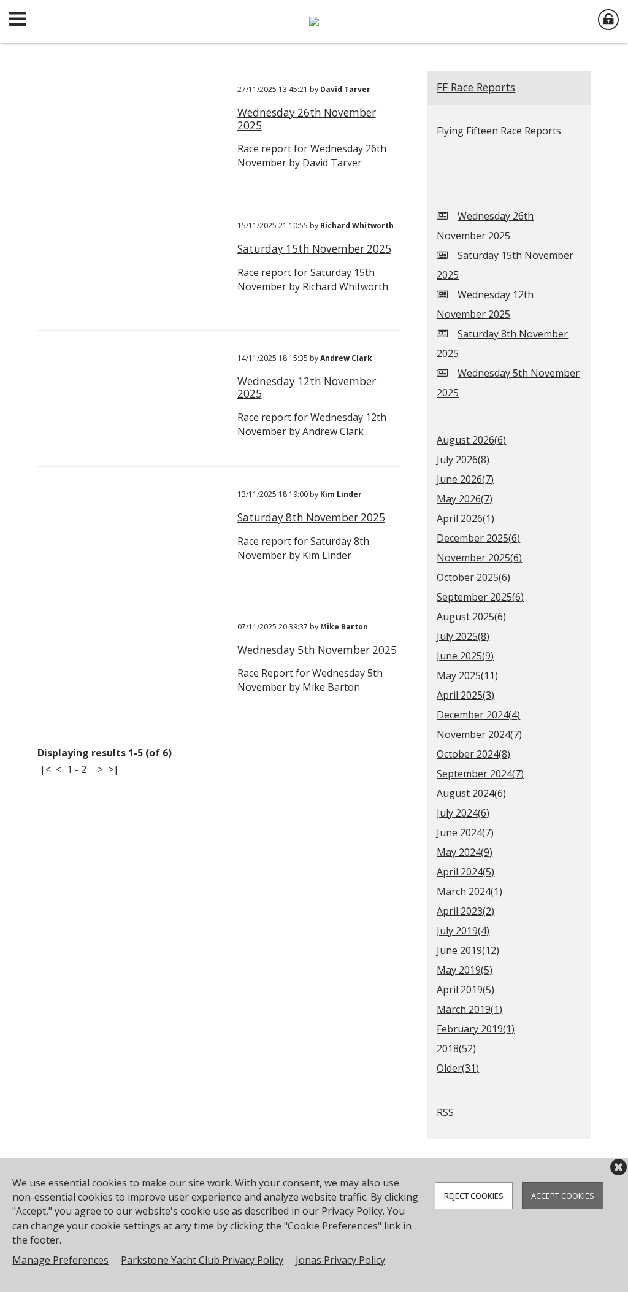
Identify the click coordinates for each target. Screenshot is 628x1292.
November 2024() (479, 734)
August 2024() (471, 793)
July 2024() (463, 813)
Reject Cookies (474, 1195)
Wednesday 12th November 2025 (306, 387)
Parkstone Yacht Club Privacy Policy (202, 1260)
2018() (456, 1048)
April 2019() (465, 989)
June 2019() (468, 950)
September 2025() (480, 597)
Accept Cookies (562, 1195)
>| (113, 769)
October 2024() (473, 754)
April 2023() (465, 911)
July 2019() (463, 930)
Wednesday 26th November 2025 (306, 119)
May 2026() (464, 499)
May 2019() (464, 970)
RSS (445, 1112)
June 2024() (465, 832)
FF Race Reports (476, 87)
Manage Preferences (60, 1260)
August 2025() (471, 616)
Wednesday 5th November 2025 (317, 650)
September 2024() (480, 773)
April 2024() (465, 872)
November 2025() (479, 557)
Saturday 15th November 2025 (314, 249)
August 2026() (471, 440)
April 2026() (465, 518)
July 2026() (463, 459)
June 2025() (465, 656)
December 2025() (478, 538)
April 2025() (465, 695)
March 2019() (469, 1009)
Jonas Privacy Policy (340, 1260)
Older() (458, 1068)
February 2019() (476, 1029)
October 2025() (473, 577)
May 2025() (467, 675)
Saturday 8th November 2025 (311, 517)
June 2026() (465, 479)
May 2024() (464, 852)
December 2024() (478, 714)
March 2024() (469, 891)
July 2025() (463, 636)
